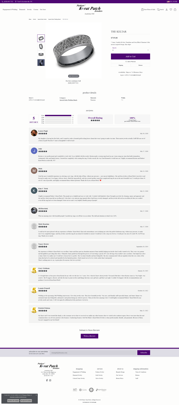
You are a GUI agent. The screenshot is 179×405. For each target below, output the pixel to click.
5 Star (42, 115)
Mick (40, 169)
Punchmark (93, 402)
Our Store (43, 9)
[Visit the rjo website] (75, 390)
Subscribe (143, 353)
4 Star (42, 117)
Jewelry (29, 9)
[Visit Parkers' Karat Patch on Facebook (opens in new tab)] (47, 380)
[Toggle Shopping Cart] (175, 9)
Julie (40, 149)
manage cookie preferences (18, 397)
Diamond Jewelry (77, 375)
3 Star (42, 119)
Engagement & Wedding (10, 9)
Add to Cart (130, 56)
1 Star (42, 123)
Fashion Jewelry (100, 372)
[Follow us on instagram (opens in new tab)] (50, 380)
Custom (36, 9)
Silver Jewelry (99, 378)
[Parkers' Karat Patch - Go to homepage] (48, 366)
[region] (74, 50)
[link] (7, 1)
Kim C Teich (43, 189)
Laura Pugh (43, 131)
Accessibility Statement (103, 396)
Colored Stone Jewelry (79, 378)
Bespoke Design (120, 372)
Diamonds (22, 9)
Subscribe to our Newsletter (38, 352)
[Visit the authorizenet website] (91, 390)
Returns (141, 65)
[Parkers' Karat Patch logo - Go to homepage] (89, 9)
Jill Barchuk (43, 209)
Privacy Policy (81, 396)
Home (30, 19)
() (73, 115)
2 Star (42, 121)
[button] (171, 1)
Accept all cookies (26, 400)
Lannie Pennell (44, 288)
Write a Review (89, 336)
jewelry (34, 19)
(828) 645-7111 (73, 83)
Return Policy (119, 378)
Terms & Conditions (140, 372)
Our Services (119, 375)
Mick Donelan (43, 224)
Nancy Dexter (43, 244)
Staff (136, 378)
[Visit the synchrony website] (101, 390)
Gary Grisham (44, 268)
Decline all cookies (13, 400)
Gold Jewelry (99, 375)
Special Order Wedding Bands (54, 19)
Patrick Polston (44, 308)
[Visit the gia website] (83, 390)
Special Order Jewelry (42, 19)
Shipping (121, 65)
